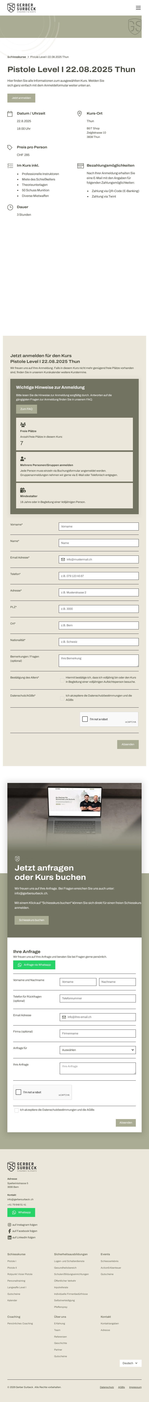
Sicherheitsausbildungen (71, 1254)
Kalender (12, 1300)
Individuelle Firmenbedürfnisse (71, 1294)
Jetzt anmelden (21, 97)
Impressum (135, 1387)
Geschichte (60, 1343)
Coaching (13, 1316)
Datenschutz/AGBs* (23, 695)
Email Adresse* (19, 557)
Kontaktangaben (110, 1323)
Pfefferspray (60, 1307)
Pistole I (11, 1261)
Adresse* (16, 590)
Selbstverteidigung (64, 1300)
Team (57, 1330)
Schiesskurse (16, 1254)
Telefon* (15, 574)
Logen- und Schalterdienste (69, 1261)
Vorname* (16, 524)
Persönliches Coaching (20, 1323)
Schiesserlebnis (110, 1261)
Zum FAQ (26, 409)
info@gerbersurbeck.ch (20, 1199)
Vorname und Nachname (28, 980)
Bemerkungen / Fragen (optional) (24, 658)
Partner (58, 1349)
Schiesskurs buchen (31, 920)
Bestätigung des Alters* (24, 677)
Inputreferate (61, 1287)
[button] (138, 7)
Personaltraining (16, 1280)
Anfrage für (20, 1048)
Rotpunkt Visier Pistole (19, 1274)
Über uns (60, 1316)
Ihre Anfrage (21, 1064)
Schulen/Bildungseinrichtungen (71, 1274)
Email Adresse (22, 1015)
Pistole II (12, 1267)
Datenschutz (107, 1387)
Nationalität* (17, 640)
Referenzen (60, 1336)
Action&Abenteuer (111, 1267)
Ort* (13, 623)
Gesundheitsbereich (65, 1267)
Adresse (105, 1330)
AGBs (121, 1387)
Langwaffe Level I (16, 1287)
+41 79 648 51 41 (16, 1204)
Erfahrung (59, 1323)
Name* (14, 541)
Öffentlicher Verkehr (65, 1280)
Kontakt (106, 1316)
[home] (21, 7)
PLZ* (13, 607)
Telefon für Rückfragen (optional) (27, 998)
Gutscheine (13, 1294)
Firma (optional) (23, 1031)
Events (105, 1254)
